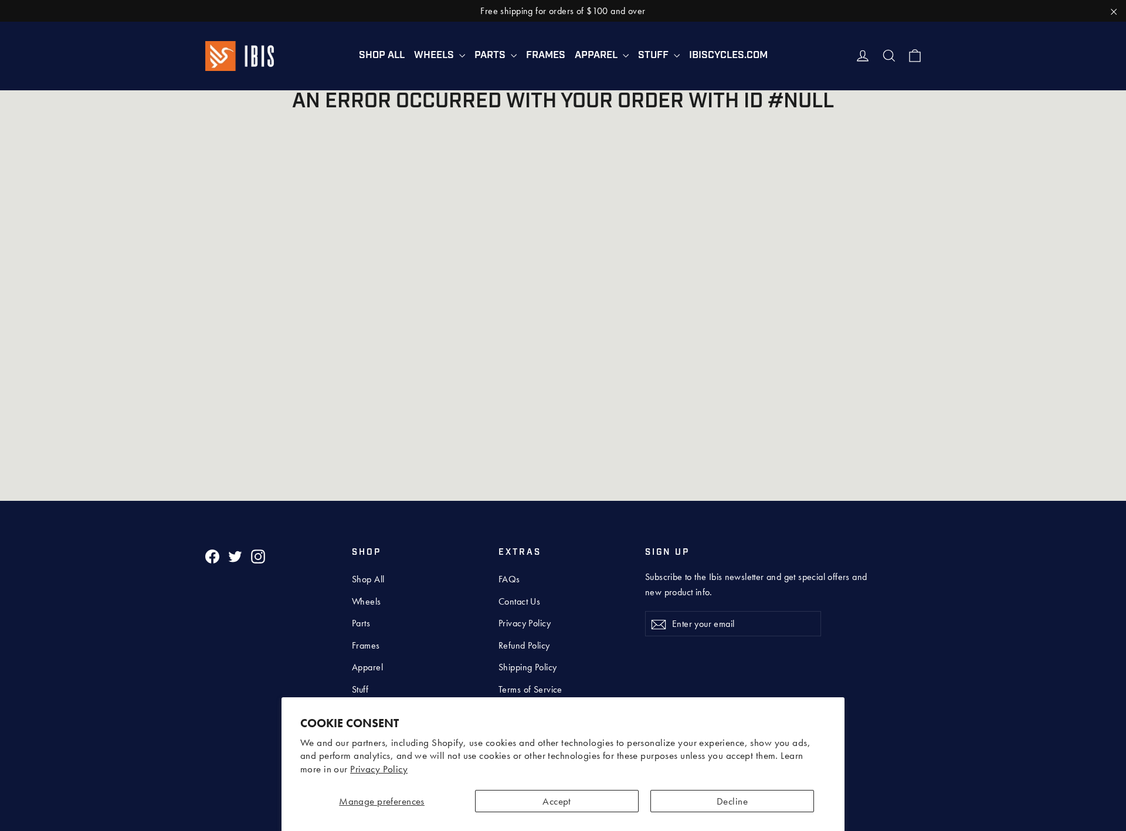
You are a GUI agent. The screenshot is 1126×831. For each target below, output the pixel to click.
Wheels (435, 55)
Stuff (654, 55)
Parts (491, 55)
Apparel (597, 55)
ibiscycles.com (728, 55)
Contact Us (519, 601)
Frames (545, 55)
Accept (556, 801)
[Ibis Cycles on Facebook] (212, 556)
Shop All (382, 55)
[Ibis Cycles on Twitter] (235, 556)
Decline (732, 801)
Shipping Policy (527, 667)
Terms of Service (530, 689)
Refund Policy (524, 645)
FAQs (509, 579)
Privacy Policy (379, 768)
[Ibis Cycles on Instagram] (258, 556)
